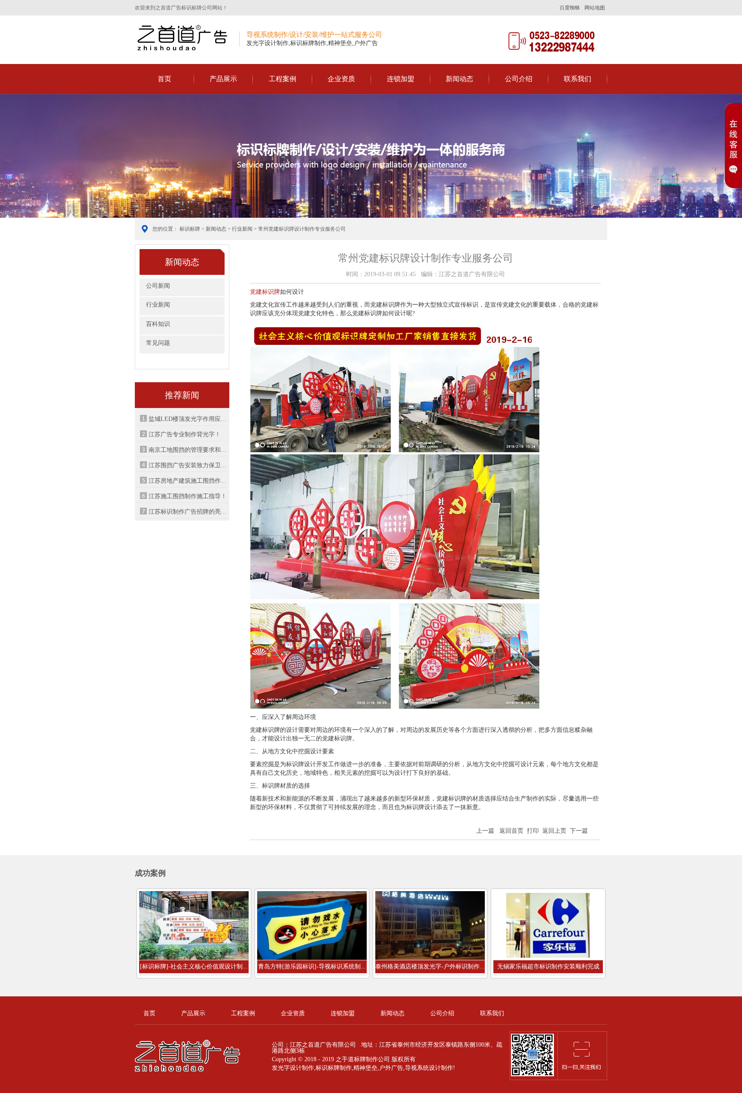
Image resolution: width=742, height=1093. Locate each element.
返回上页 (554, 831)
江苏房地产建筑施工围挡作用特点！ (188, 481)
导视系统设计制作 (429, 1068)
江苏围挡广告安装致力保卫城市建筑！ (188, 465)
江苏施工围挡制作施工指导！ (188, 496)
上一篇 (485, 831)
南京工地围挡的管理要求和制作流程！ (188, 450)
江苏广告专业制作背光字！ (185, 434)
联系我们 (577, 78)
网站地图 (594, 8)
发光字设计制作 (293, 1068)
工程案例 (282, 78)
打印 (533, 831)
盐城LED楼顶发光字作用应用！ (188, 419)
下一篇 (579, 831)
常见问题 (158, 343)
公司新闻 (158, 286)
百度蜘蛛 (570, 8)
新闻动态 (459, 78)
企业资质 (341, 78)
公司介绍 (518, 78)
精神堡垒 (365, 1068)
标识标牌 (189, 229)
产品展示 (223, 78)
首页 (164, 78)
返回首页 (511, 831)
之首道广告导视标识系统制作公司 (184, 37)
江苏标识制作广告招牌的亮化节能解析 (188, 511)
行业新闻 (242, 229)
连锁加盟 (400, 78)
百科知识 (158, 324)
